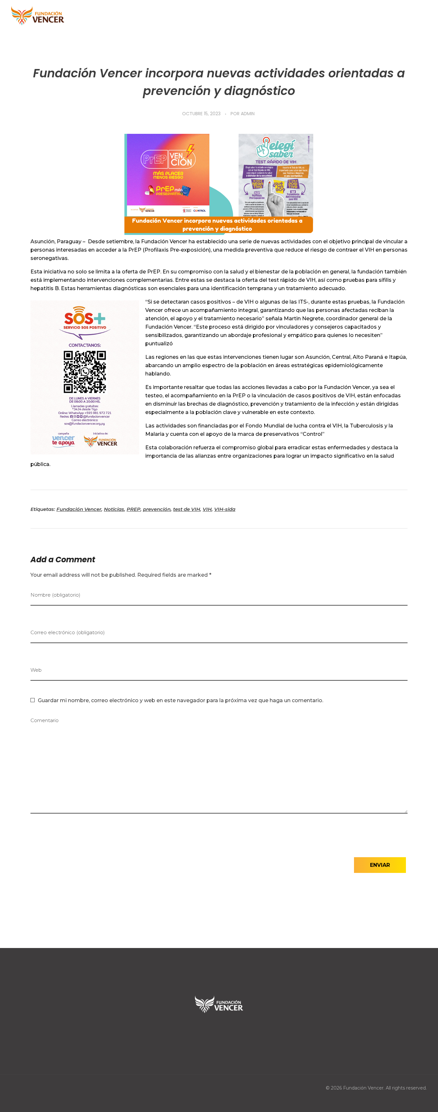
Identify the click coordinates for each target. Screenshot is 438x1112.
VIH (207, 509)
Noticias (114, 509)
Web (36, 670)
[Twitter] (219, 1031)
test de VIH (186, 509)
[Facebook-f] (199, 1031)
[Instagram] (239, 1031)
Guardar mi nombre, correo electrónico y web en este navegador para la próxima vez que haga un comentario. (180, 700)
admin (248, 113)
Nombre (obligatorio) (55, 595)
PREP (133, 509)
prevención (157, 509)
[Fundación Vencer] (37, 16)
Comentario (44, 720)
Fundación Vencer (78, 509)
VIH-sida (224, 509)
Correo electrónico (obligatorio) (67, 632)
